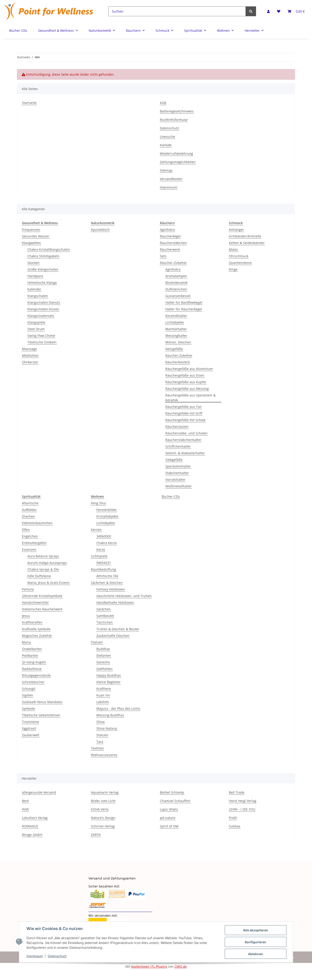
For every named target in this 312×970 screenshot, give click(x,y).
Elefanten (103, 655)
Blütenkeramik (176, 282)
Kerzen (96, 529)
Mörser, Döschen (178, 342)
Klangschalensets (40, 316)
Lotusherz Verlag (35, 818)
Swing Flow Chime (41, 335)
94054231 (103, 563)
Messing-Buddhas (110, 715)
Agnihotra (167, 229)
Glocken (33, 262)
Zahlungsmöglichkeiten (178, 162)
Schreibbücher (33, 682)
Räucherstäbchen (173, 243)
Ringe (233, 269)
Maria (26, 642)
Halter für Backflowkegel (183, 302)
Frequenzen (31, 229)
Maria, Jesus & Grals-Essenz (48, 582)
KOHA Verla (99, 809)
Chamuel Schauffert (175, 801)
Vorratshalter (175, 479)
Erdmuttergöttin (34, 543)
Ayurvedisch (100, 229)
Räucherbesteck (177, 362)
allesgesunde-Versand (39, 792)
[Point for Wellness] (49, 11)
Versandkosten (171, 179)
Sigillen (27, 695)
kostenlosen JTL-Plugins (149, 966)
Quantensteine (240, 262)
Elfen (26, 529)
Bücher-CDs (171, 496)
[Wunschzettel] (278, 11)
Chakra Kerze (106, 543)
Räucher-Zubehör (173, 262)
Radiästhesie (32, 669)
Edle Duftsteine (39, 576)
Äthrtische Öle (107, 576)
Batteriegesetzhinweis (177, 111)
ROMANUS (30, 826)
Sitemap (166, 170)
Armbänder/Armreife (245, 236)
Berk (25, 801)
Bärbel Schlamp (172, 792)
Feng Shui (98, 503)
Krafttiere (103, 688)
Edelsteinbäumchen (37, 523)
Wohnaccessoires (104, 755)
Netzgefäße (174, 349)
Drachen (28, 516)
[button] (268, 11)
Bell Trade (236, 792)
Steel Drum (36, 329)
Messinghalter (176, 335)
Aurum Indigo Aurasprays (47, 563)
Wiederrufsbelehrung (176, 153)
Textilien (97, 748)
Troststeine (30, 722)
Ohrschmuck (238, 256)
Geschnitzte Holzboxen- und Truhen (124, 596)
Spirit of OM (169, 826)
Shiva (100, 722)
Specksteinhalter (178, 466)
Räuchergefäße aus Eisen (184, 375)
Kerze (100, 549)
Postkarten (30, 655)
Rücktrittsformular (174, 119)
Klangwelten (31, 243)
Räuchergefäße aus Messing (187, 388)
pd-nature (167, 818)
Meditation (30, 355)
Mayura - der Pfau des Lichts (118, 708)
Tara (99, 741)
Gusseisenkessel (177, 296)
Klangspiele (36, 322)
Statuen (97, 642)
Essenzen (29, 549)
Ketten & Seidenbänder (247, 243)
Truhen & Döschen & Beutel (117, 629)
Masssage (29, 349)
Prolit (233, 818)
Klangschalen (37, 296)
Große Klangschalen (42, 269)
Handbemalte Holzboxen (115, 602)
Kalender (34, 289)
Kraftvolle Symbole (36, 629)
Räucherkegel (170, 236)
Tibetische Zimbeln (42, 342)
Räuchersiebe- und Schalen (186, 433)
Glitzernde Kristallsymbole (42, 596)
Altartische (30, 503)
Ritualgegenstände (36, 675)
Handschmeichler (35, 602)
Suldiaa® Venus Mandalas (42, 702)
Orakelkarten (32, 649)
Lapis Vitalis (169, 809)
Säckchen (103, 609)
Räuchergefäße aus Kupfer (185, 382)
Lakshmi (102, 702)
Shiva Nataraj (106, 728)
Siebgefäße (173, 459)
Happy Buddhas (108, 675)
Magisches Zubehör (37, 635)
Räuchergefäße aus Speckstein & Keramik (190, 397)
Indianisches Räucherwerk (42, 609)
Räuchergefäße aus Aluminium (189, 369)
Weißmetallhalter (178, 486)
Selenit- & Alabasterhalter (185, 453)
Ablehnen (255, 954)
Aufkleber (29, 510)
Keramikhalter (176, 316)
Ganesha (103, 662)
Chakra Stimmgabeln (43, 256)
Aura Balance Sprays (43, 556)
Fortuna (28, 589)
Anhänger (236, 229)
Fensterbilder (106, 510)
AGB (163, 103)
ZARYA (96, 834)
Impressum (168, 187)
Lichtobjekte (174, 322)
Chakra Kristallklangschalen (48, 249)
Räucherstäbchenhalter (183, 440)
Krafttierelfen (32, 622)
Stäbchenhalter (177, 473)
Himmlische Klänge (42, 282)
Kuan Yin (103, 695)
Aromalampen (176, 276)
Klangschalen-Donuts (43, 302)
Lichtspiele (99, 556)
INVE (25, 809)
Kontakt (166, 145)
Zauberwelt (30, 735)
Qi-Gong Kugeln (34, 662)
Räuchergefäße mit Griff (183, 413)
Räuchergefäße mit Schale (185, 420)
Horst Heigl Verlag (242, 801)
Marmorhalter (176, 329)
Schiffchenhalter (178, 446)
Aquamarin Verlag (105, 792)
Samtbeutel (105, 616)
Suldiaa (234, 826)
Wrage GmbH (32, 834)
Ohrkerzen (30, 362)
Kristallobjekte (107, 516)
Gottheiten (104, 669)
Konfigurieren (255, 942)
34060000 (103, 536)
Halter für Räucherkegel (183, 309)
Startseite (29, 103)
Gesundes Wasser (35, 236)
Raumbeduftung (103, 569)
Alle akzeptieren (255, 930)
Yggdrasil (29, 728)
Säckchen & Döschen (107, 582)
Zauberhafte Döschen (113, 635)
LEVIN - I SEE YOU (242, 809)
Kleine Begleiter (108, 682)
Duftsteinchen (176, 289)
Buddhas (103, 649)
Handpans (35, 276)
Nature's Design (103, 818)
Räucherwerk (170, 249)
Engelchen (30, 536)
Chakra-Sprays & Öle (43, 569)
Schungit (28, 688)
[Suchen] (251, 11)
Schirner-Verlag (103, 826)
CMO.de (181, 966)
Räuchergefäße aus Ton (183, 406)
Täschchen (104, 622)
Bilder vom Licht (103, 801)
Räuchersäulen (176, 426)
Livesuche (167, 136)
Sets (163, 256)
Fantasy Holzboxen (110, 589)
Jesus (26, 616)
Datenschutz (169, 128)
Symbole (28, 708)
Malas (233, 249)
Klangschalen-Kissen (43, 309)
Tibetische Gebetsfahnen (41, 715)
